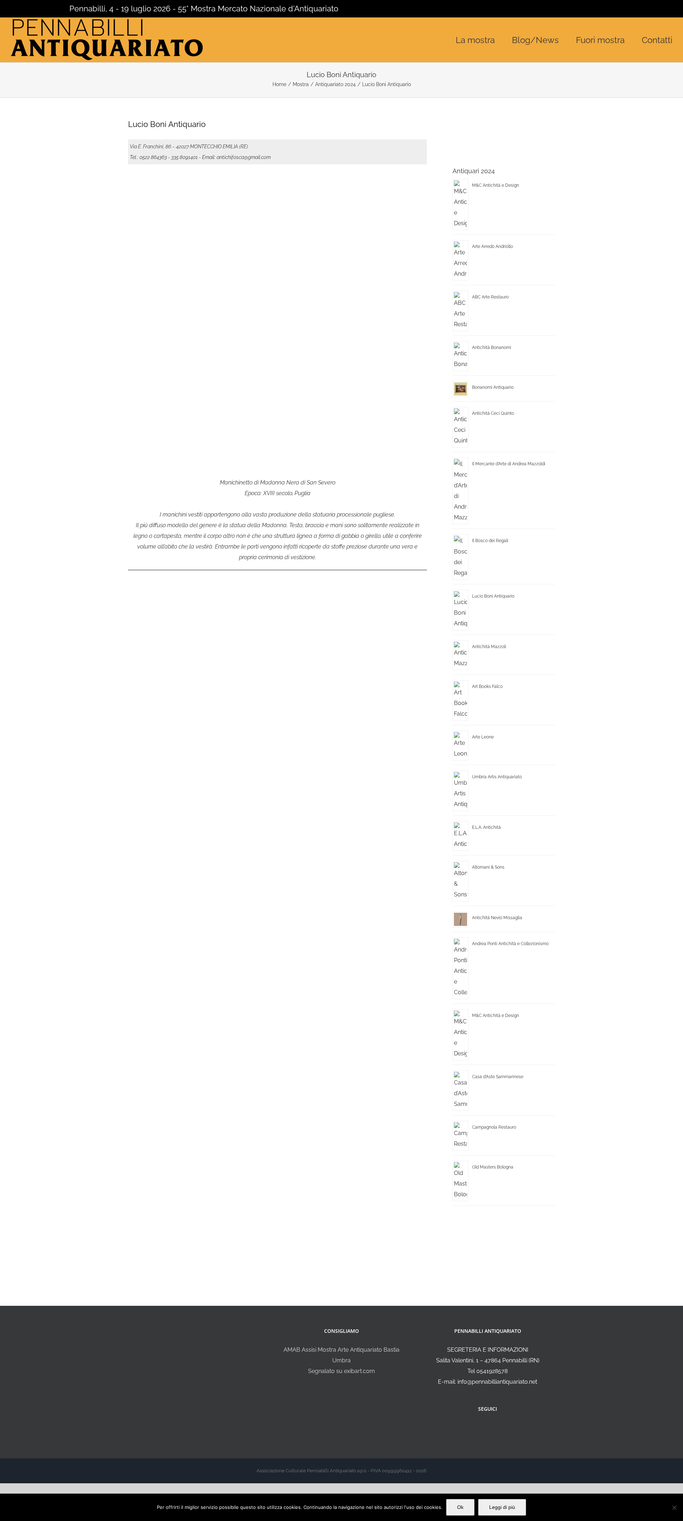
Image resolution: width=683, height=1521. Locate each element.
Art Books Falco (487, 686)
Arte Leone (483, 737)
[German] (42, 7)
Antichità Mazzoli (489, 646)
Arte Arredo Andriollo (492, 246)
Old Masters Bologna (492, 1167)
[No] (674, 1507)
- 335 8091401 (183, 157)
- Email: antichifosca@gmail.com (235, 157)
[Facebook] (483, 1428)
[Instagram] (492, 1428)
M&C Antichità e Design (495, 185)
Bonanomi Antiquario (493, 387)
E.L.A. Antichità (486, 827)
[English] (24, 7)
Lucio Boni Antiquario (493, 596)
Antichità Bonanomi (491, 347)
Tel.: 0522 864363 (148, 157)
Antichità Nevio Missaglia (497, 917)
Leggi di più (502, 1507)
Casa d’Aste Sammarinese (497, 1076)
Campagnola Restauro (494, 1127)
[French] (33, 7)
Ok (460, 1507)
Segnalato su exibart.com (341, 1371)
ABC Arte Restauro (490, 297)
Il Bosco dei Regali (490, 540)
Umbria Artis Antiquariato (497, 776)
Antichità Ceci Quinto (493, 413)
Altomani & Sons (488, 867)
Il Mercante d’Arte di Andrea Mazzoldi (508, 463)
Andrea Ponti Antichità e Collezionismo (510, 943)
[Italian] (15, 7)
